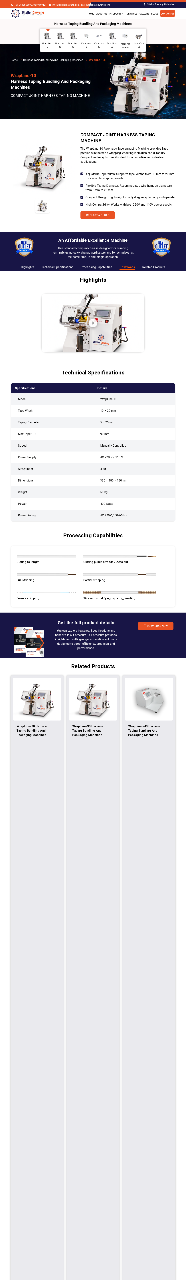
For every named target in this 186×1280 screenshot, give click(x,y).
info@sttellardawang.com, (66, 5)
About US (101, 14)
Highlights (27, 267)
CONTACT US (168, 14)
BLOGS (154, 14)
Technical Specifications (57, 267)
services (132, 14)
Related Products (153, 267)
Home (91, 14)
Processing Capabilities (96, 267)
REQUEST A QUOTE (97, 215)
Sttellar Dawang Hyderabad (161, 4)
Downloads (127, 267)
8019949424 (40, 5)
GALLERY (144, 14)
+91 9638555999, (23, 5)
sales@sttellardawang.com (95, 5)
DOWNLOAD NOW (157, 626)
